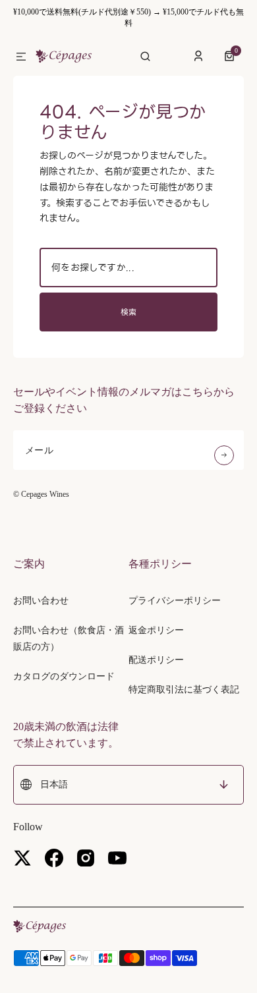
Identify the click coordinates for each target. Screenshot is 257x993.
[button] (21, 57)
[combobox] (128, 267)
